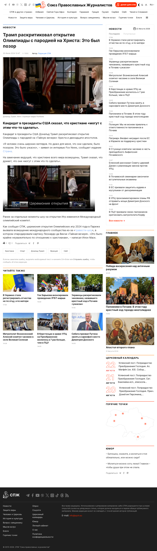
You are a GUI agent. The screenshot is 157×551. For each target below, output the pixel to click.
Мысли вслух (109, 17)
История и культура (67, 17)
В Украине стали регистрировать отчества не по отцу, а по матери (17, 298)
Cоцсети (36, 510)
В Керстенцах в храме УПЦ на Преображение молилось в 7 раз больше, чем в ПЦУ (127, 92)
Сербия (115, 12)
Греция (95, 12)
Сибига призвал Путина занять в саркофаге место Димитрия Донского (86, 337)
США (124, 12)
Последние (114, 34)
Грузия (105, 12)
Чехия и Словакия (138, 12)
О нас (35, 530)
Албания (39, 12)
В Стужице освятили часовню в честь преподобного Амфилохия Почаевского (129, 152)
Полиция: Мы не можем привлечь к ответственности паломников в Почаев (128, 127)
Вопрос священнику (90, 17)
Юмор (110, 448)
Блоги (139, 17)
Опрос (35, 506)
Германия (84, 12)
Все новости (116, 220)
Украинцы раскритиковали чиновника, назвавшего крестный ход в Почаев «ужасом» (129, 64)
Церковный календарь (122, 358)
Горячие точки (126, 17)
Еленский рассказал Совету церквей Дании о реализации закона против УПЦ (129, 165)
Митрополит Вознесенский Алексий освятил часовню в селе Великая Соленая (18, 337)
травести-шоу (83, 230)
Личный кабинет (40, 525)
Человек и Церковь (45, 17)
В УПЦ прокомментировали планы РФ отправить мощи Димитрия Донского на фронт (129, 201)
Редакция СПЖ (44, 53)
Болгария (72, 12)
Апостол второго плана (120, 347)
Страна (7, 151)
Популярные (129, 34)
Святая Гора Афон (55, 12)
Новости (12, 17)
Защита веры (26, 17)
